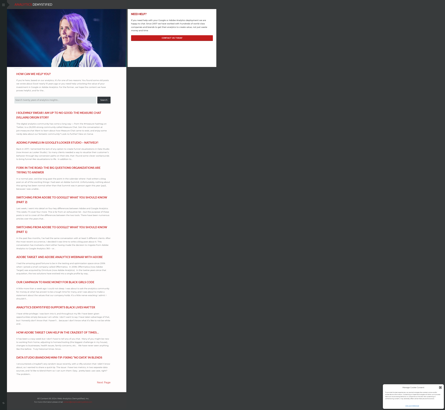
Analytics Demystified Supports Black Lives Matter (55, 307)
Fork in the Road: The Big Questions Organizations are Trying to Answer (58, 170)
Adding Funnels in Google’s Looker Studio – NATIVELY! (57, 142)
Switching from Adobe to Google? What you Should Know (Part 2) (61, 200)
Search (104, 100)
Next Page (104, 382)
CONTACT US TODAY (172, 38)
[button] (440, 387)
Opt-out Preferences (412, 406)
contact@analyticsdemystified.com (77, 402)
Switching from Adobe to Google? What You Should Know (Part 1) (61, 229)
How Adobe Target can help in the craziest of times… (57, 332)
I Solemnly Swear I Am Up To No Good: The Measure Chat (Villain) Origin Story (58, 115)
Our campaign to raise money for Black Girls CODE (55, 282)
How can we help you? (33, 74)
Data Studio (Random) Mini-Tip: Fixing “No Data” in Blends (59, 357)
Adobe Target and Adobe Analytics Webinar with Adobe (59, 257)
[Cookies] (3, 402)
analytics (23, 4)
